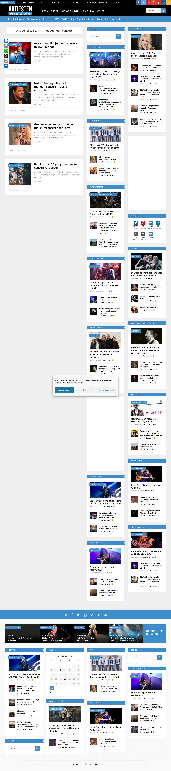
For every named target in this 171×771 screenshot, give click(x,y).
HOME (45, 11)
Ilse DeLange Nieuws (16, 126)
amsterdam (21, 3)
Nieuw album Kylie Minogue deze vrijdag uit (21, 639)
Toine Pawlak (106, 291)
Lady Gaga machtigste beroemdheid (86, 639)
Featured (94, 551)
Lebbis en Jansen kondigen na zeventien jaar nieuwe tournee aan (68, 742)
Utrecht (93, 3)
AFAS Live (109, 3)
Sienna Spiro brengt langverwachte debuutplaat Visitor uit (151, 499)
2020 (117, 3)
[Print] (6, 60)
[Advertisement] (105, 434)
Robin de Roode (107, 175)
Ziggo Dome (66, 3)
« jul (50, 692)
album (101, 3)
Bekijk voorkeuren (106, 390)
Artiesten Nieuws (107, 80)
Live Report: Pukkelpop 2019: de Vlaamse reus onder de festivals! (108, 225)
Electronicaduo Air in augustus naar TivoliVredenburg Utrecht (123, 639)
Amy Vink (11, 636)
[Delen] (6, 65)
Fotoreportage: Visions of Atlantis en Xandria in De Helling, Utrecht (105, 286)
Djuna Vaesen (106, 151)
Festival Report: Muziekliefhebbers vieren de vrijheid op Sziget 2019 (109, 242)
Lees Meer (37, 61)
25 (56, 683)
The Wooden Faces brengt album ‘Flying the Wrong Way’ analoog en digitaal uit (151, 433)
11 (56, 674)
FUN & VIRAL (88, 11)
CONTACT (101, 11)
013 (122, 3)
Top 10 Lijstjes (68, 19)
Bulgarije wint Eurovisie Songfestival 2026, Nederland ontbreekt (108, 515)
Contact (95, 764)
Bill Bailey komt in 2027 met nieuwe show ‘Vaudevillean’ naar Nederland (64, 728)
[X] (6, 55)
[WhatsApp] (6, 50)
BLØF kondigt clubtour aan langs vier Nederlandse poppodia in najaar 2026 (105, 74)
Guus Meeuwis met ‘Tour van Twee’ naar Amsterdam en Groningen (151, 364)
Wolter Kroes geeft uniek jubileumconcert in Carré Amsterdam (50, 87)
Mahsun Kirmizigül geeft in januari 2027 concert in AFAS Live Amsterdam (151, 121)
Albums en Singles (139, 402)
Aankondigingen (97, 55)
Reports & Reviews (16, 19)
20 (65, 679)
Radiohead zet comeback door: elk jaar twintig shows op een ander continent (110, 369)
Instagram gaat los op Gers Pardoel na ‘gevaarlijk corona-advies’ (109, 170)
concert (31, 3)
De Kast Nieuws (15, 45)
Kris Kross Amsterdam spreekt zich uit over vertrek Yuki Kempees (104, 355)
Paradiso (55, 3)
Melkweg (76, 3)
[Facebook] (6, 40)
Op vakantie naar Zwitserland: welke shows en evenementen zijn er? (27, 724)
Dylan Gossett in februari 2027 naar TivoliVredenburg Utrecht (151, 79)
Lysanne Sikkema (108, 247)
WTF (57, 19)
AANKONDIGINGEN (70, 11)
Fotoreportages (33, 19)
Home (75, 764)
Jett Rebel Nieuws (16, 165)
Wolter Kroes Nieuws (17, 84)
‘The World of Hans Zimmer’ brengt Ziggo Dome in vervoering (109, 311)
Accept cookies (64, 390)
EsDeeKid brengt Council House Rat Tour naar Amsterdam (149, 108)
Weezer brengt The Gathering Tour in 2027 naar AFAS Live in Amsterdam (110, 88)
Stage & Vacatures (85, 19)
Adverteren (109, 19)
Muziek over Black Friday (149, 307)
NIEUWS (54, 11)
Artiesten (121, 19)
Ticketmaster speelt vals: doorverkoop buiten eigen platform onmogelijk (150, 378)
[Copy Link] (6, 45)
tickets (85, 3)
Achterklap (47, 19)
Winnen (99, 19)
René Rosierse (106, 217)
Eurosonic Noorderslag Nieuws (103, 195)
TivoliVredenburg (43, 3)
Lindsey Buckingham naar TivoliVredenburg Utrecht (52, 639)
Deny (85, 390)
